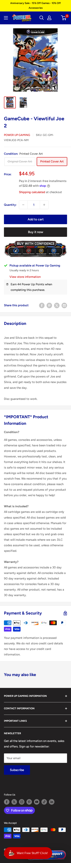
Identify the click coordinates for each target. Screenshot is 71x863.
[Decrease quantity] (23, 205)
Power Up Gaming (17, 135)
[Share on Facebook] (42, 305)
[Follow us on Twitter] (14, 802)
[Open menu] (6, 17)
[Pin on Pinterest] (49, 305)
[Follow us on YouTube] (36, 802)
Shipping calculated (32, 192)
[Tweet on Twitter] (57, 305)
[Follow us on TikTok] (44, 802)
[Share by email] (64, 305)
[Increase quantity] (44, 205)
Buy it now (35, 232)
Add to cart (36, 219)
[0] (63, 17)
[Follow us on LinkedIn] (51, 802)
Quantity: (10, 205)
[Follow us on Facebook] (6, 802)
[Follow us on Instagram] (21, 802)
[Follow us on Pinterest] (29, 802)
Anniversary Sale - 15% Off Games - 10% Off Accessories (35, 5)
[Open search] (41, 18)
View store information (25, 277)
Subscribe (17, 770)
